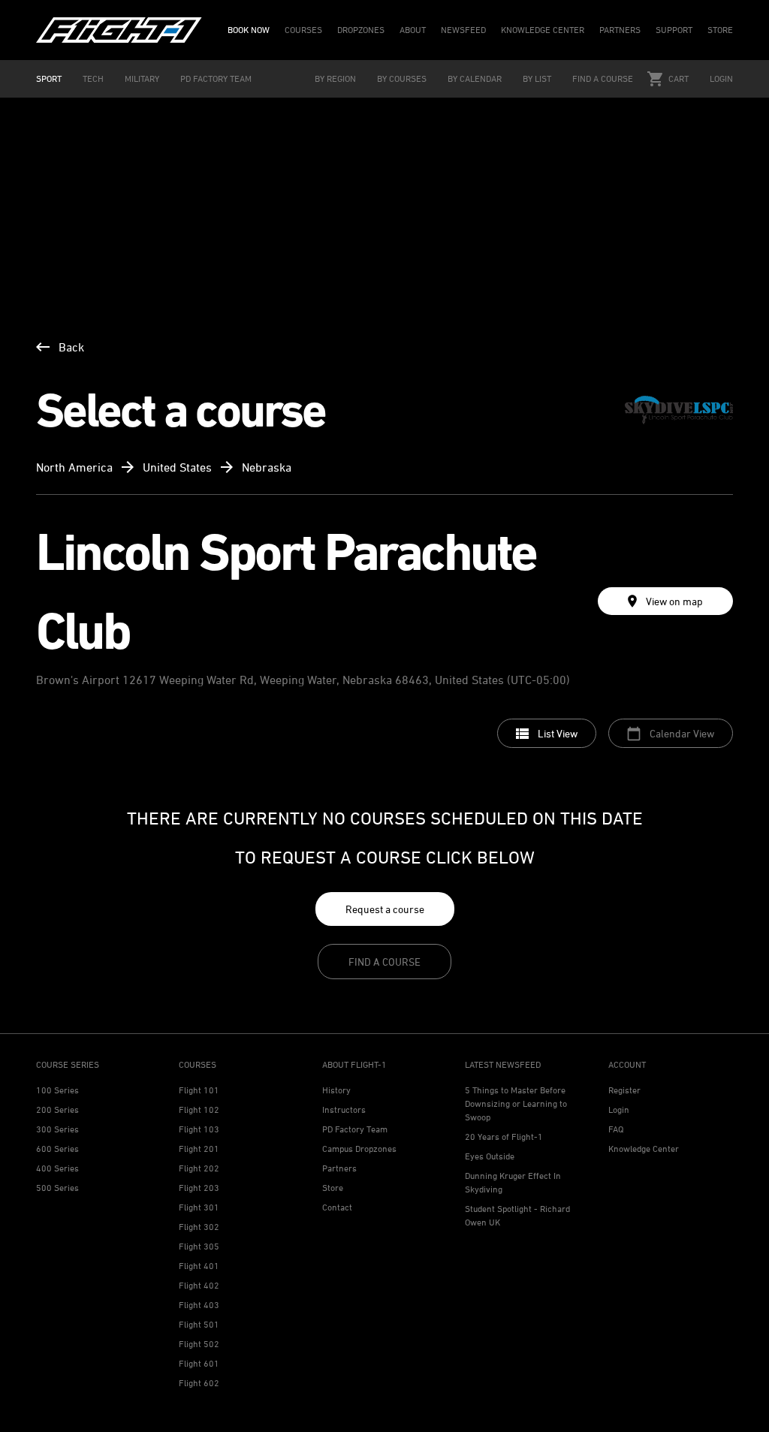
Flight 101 (199, 1090)
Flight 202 (199, 1168)
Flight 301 (199, 1207)
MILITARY (142, 78)
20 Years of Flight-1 (504, 1136)
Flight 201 (199, 1148)
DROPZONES (360, 29)
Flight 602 (199, 1382)
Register (624, 1090)
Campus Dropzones (359, 1148)
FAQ (615, 1129)
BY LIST (537, 78)
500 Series (57, 1187)
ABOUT (413, 29)
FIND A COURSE (602, 78)
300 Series (57, 1129)
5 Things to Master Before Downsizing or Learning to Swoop (516, 1103)
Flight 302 (199, 1226)
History (336, 1090)
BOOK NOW (249, 29)
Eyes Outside (489, 1156)
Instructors (344, 1109)
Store (332, 1187)
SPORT (49, 78)
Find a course (384, 961)
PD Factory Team (355, 1129)
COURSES (303, 29)
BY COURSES (402, 78)
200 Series (57, 1109)
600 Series (57, 1148)
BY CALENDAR (475, 78)
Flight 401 (199, 1265)
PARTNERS (620, 29)
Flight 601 (199, 1363)
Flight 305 (199, 1246)
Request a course (384, 909)
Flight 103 (199, 1129)
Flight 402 (199, 1285)
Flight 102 (199, 1109)
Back (71, 347)
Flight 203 (199, 1187)
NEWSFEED (463, 29)
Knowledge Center (643, 1148)
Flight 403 (199, 1304)
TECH (93, 78)
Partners (339, 1168)
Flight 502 (199, 1343)
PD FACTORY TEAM (216, 78)
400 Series (57, 1168)
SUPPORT (674, 29)
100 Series (57, 1090)
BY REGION (335, 78)
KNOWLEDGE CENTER (542, 29)
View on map (674, 601)
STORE (720, 29)
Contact (337, 1207)
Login (721, 78)
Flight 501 (199, 1324)
